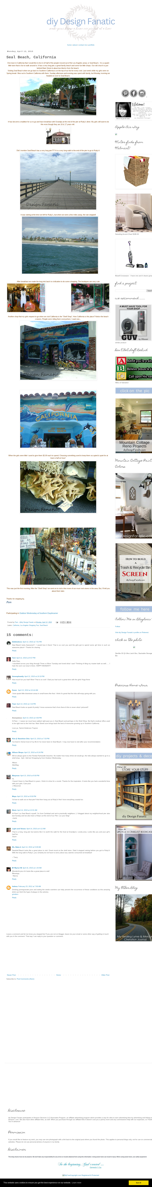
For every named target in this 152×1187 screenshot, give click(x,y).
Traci (14, 704)
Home (58, 975)
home (69, 45)
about (75, 45)
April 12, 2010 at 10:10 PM (34, 676)
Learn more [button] (76, 1183)
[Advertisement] (58, 956)
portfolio (91, 45)
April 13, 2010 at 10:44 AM (28, 690)
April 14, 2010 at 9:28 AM (31, 847)
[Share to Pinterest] (70, 622)
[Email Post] (57, 622)
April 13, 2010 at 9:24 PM (33, 752)
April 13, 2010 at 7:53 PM (39, 739)
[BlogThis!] (63, 622)
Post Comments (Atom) (25, 979)
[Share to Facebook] (68, 622)
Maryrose (16, 775)
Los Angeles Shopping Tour (29, 625)
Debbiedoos (17, 642)
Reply (14, 651)
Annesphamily (18, 676)
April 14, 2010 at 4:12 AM (35, 829)
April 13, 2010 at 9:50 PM (29, 775)
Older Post (105, 975)
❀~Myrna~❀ (17, 868)
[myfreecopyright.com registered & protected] (80, 1175)
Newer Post (11, 975)
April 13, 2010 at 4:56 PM (32, 718)
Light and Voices (19, 829)
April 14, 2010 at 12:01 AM (27, 810)
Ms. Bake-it (16, 847)
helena (15, 886)
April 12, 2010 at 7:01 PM (32, 642)
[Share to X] (65, 622)
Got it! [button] (138, 1183)
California (16, 625)
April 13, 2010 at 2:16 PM (26, 704)
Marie (14, 810)
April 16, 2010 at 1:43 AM (32, 868)
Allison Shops (18, 752)
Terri (14, 658)
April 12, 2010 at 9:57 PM (25, 658)
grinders (15, 894)
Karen (14, 690)
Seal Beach (44, 625)
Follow (117, 626)
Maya (14, 796)
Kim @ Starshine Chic (21, 739)
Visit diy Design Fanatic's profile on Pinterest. (132, 632)
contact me (83, 45)
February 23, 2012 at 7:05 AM (29, 886)
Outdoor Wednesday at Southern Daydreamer (38, 613)
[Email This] (61, 622)
